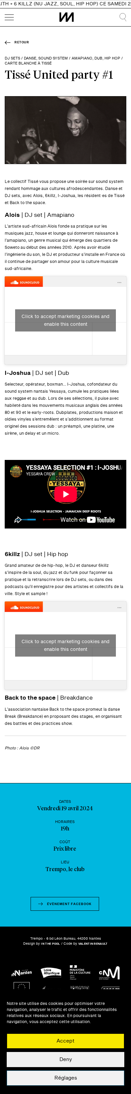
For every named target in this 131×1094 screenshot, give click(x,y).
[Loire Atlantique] (51, 973)
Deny (65, 1059)
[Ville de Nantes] (21, 973)
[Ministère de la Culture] (80, 973)
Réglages (65, 1078)
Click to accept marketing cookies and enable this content (65, 320)
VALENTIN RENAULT (93, 944)
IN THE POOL (50, 944)
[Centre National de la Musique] (109, 973)
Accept (65, 1041)
